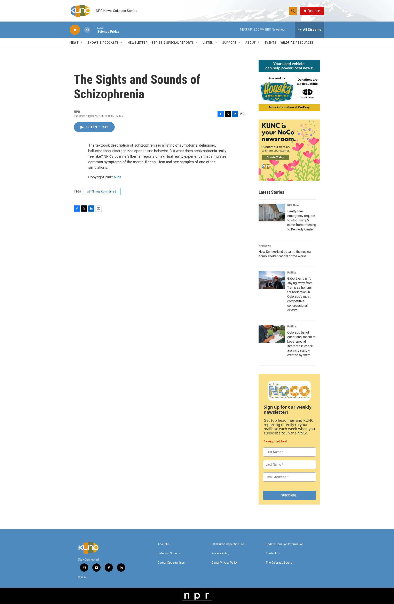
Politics (291, 272)
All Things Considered (101, 191)
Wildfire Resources (297, 42)
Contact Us (273, 553)
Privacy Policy (220, 553)
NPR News (293, 205)
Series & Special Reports (173, 42)
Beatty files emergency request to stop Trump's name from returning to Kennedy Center (301, 220)
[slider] (93, 29)
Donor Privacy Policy (225, 562)
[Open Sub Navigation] (81, 42)
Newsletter (138, 42)
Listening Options (169, 553)
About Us (164, 544)
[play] (75, 29)
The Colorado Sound (279, 562)
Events (270, 42)
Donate (313, 11)
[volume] (87, 29)
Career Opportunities (171, 562)
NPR (117, 177)
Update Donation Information (285, 544)
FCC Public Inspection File (228, 544)
